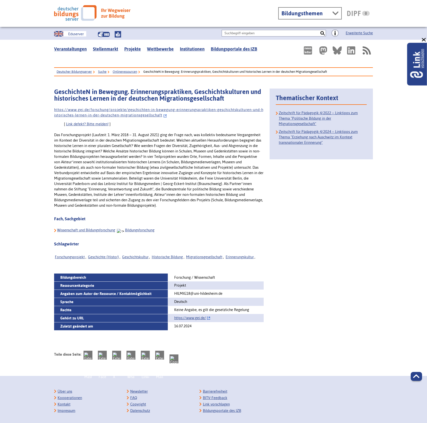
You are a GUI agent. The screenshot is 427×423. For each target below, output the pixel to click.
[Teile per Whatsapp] (131, 355)
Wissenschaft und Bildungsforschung (86, 230)
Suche (102, 72)
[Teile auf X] (116, 355)
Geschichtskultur (135, 257)
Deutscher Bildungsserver (74, 72)
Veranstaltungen (70, 49)
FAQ (133, 398)
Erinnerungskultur (240, 257)
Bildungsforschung (139, 230)
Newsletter (139, 391)
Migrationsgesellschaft (204, 257)
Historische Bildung (167, 257)
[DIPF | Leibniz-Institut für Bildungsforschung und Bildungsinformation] (358, 13)
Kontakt (64, 404)
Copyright (138, 404)
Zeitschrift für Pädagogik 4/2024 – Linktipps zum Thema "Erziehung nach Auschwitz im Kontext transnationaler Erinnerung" (318, 137)
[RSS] (366, 50)
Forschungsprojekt (70, 257)
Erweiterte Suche (359, 33)
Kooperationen (70, 398)
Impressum (66, 410)
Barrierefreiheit (215, 391)
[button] (416, 376)
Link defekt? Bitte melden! (87, 124)
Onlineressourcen (125, 72)
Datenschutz (140, 410)
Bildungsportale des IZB (234, 49)
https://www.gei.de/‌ (190, 318)
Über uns (65, 391)
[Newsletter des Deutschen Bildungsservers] (307, 50)
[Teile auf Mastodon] (88, 355)
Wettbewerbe (160, 49)
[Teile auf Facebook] (102, 355)
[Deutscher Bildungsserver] (92, 13)
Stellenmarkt (105, 49)
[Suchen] (323, 33)
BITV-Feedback (215, 398)
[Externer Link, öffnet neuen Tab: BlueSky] (337, 50)
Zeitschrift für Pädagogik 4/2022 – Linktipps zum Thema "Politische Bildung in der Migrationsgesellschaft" (318, 118)
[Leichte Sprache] (118, 34)
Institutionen (192, 49)
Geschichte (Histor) (103, 257)
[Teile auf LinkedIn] (145, 355)
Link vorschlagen (216, 404)
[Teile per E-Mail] (159, 355)
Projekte (132, 49)
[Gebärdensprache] (104, 34)
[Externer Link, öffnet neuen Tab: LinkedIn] (351, 50)
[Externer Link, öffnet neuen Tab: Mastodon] (323, 50)
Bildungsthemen (302, 13)
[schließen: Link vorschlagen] (424, 40)
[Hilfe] (335, 33)
